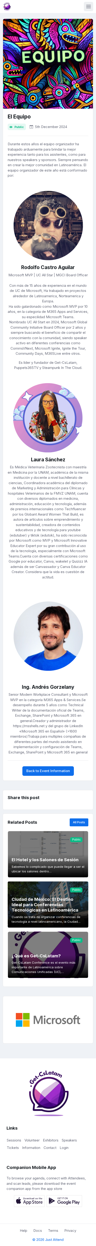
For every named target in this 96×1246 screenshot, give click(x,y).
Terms (53, 1230)
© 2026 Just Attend (48, 1239)
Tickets (13, 1147)
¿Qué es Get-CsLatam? (36, 956)
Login (64, 1147)
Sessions (14, 1140)
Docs (37, 1230)
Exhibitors (50, 1140)
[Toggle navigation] (88, 6)
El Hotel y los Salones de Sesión (45, 859)
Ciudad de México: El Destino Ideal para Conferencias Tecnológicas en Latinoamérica (45, 905)
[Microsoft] (48, 1020)
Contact (50, 1147)
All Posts (79, 822)
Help (23, 1230)
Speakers (69, 1140)
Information (31, 1147)
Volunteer (32, 1140)
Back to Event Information (48, 771)
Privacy (70, 1230)
